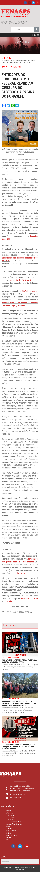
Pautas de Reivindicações (14, 824)
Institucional (9, 813)
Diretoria (12, 817)
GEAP (7, 840)
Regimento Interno (16, 822)
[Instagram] (29, 2)
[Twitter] (33, 2)
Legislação (9, 826)
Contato (8, 837)
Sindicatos (9, 833)
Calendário (9, 828)
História (12, 815)
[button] (34, 35)
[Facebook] (25, 2)
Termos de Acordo (11, 835)
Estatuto (12, 820)
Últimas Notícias (11, 831)
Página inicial (6, 58)
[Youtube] (37, 2)
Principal (8, 811)
